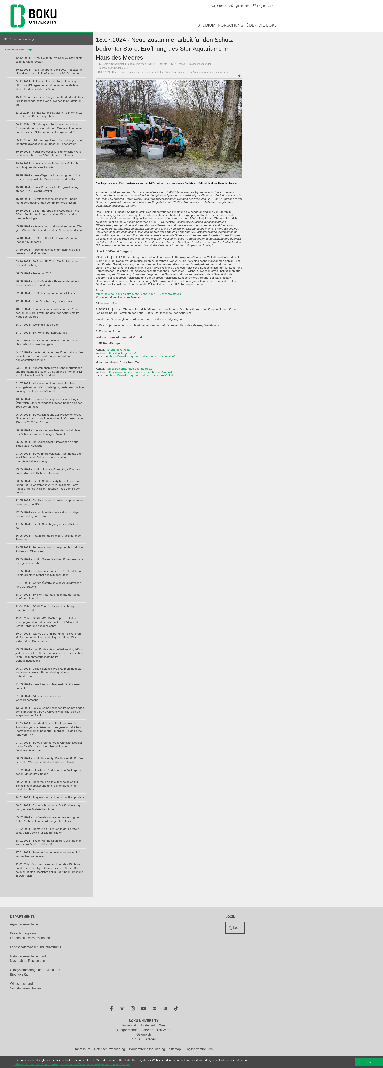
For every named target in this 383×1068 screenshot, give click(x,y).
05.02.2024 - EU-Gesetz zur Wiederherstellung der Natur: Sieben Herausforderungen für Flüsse (48, 819)
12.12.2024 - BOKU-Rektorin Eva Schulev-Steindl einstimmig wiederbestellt (49, 59)
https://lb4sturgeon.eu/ (122, 353)
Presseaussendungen (22, 39)
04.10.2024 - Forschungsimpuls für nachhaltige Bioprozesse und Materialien (48, 251)
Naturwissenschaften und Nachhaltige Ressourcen (28, 959)
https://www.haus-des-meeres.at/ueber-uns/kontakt (140, 372)
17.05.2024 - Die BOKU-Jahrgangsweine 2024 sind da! (48, 525)
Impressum (82, 1049)
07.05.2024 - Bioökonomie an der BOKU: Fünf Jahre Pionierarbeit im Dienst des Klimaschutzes (49, 572)
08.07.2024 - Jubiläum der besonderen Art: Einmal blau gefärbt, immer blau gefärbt (47, 342)
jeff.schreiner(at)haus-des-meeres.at (130, 368)
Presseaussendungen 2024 (23, 49)
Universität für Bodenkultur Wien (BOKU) (133, 64)
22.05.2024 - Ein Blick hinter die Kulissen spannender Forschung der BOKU (49, 502)
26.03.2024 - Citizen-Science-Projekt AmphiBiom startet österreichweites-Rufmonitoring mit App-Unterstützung (49, 672)
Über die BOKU (166, 64)
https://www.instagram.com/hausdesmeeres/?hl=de (142, 375)
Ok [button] (369, 1062)
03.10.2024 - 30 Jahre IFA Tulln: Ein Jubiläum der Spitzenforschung (47, 263)
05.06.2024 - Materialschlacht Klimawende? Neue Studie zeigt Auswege (47, 443)
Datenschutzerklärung (109, 1049)
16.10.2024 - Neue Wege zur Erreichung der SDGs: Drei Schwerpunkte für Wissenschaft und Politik (48, 177)
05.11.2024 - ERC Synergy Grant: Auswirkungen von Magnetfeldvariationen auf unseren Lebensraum (49, 141)
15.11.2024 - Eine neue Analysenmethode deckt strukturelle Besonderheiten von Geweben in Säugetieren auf (50, 100)
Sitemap (175, 1049)
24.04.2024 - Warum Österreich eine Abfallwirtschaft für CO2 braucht (48, 584)
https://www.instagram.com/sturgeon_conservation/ (142, 356)
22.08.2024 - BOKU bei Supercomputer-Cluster (45, 293)
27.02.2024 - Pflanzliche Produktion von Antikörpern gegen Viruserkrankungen (48, 771)
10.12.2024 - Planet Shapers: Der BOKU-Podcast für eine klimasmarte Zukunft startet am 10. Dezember (49, 71)
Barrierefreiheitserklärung (147, 1049)
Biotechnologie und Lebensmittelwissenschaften (30, 936)
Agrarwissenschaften (25, 924)
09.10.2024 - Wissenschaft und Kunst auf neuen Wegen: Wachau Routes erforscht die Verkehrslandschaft (49, 228)
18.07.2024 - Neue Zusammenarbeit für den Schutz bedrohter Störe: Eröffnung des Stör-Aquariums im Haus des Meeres (48, 312)
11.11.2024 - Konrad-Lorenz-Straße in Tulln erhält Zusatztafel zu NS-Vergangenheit (50, 114)
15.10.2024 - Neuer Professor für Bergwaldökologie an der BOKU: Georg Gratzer (48, 188)
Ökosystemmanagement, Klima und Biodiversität (35, 972)
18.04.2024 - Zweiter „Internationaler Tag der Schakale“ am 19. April (48, 596)
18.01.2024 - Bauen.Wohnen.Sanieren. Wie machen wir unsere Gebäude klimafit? (49, 842)
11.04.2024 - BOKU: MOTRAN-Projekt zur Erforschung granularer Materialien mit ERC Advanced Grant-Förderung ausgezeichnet (47, 622)
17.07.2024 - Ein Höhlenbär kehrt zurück (41, 332)
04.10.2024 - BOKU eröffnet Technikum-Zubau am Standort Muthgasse (47, 239)
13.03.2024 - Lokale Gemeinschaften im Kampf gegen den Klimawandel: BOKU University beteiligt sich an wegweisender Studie (50, 711)
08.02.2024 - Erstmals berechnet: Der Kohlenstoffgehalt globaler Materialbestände (49, 807)
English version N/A (199, 1049)
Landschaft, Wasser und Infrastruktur (35, 947)
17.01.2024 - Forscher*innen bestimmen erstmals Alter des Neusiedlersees (49, 854)
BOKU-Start (102, 64)
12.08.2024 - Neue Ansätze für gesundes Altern (45, 301)
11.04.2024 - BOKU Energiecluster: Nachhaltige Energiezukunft (46, 608)
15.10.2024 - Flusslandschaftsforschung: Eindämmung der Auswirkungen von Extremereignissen (47, 200)
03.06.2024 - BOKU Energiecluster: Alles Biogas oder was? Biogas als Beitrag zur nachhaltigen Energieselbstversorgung (49, 457)
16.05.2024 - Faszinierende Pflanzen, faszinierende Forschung (48, 537)
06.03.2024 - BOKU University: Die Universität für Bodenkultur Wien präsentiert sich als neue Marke (49, 760)
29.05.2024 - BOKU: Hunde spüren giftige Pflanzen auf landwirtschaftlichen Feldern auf (48, 471)
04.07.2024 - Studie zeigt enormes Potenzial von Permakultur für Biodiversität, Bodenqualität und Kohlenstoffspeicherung (49, 356)
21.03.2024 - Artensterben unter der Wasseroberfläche (38, 697)
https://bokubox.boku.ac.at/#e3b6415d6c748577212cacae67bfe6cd (138, 293)
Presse (181, 64)
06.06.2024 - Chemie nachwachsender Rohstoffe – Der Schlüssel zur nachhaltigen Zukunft (48, 432)
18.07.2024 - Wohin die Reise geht (37, 324)
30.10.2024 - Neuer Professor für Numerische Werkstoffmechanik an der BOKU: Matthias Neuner (49, 153)
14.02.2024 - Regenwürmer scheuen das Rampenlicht (50, 797)
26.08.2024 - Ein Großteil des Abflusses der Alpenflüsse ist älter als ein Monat (47, 283)
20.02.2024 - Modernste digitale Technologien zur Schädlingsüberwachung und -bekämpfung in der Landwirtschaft (47, 785)
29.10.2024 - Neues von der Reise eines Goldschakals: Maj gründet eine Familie (48, 165)
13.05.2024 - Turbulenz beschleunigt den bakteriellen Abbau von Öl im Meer (49, 549)
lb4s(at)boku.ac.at (118, 349)
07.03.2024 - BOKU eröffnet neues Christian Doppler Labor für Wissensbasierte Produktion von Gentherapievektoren (49, 746)
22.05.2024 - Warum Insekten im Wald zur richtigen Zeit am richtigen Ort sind (48, 514)
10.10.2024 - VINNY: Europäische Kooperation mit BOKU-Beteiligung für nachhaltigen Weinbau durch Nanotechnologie (47, 214)
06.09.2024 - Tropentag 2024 (34, 273)
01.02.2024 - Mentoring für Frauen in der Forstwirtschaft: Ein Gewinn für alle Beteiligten (48, 830)
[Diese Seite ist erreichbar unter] (239, 76)
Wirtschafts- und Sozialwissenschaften (25, 986)
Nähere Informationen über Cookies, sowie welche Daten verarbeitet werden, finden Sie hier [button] (72, 1064)
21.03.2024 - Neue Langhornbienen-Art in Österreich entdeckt (49, 686)
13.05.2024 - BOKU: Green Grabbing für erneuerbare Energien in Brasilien (49, 561)
